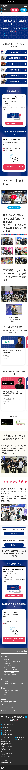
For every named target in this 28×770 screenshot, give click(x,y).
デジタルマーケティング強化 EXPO (13, 669)
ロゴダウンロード (8, 707)
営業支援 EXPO (7, 663)
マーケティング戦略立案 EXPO (11, 671)
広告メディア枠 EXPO (9, 667)
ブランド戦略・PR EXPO (10, 674)
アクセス (6, 692)
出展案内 (3, 679)
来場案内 (3, 688)
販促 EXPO (6, 659)
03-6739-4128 (6, 732)
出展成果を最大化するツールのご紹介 (13, 683)
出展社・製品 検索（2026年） (11, 690)
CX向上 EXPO (7, 665)
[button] (14, 10)
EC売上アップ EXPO (9, 673)
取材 (2, 705)
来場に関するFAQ (8, 694)
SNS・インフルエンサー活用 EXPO (12, 661)
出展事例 (6, 682)
